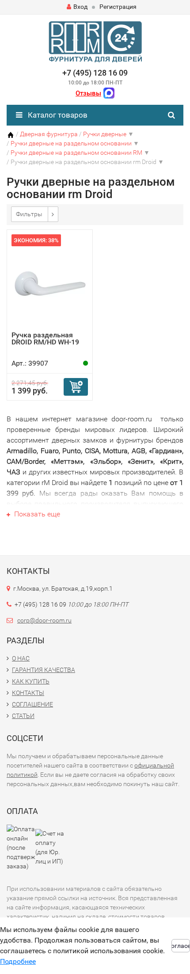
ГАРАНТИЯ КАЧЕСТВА (43, 669)
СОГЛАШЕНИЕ (32, 704)
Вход (80, 6)
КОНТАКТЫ (28, 692)
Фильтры (29, 214)
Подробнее (18, 961)
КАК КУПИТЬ (30, 681)
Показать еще (36, 514)
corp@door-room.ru (44, 620)
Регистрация (118, 6)
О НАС (21, 658)
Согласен (180, 945)
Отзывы (88, 93)
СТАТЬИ (23, 715)
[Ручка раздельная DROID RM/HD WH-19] (49, 283)
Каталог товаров (56, 115)
